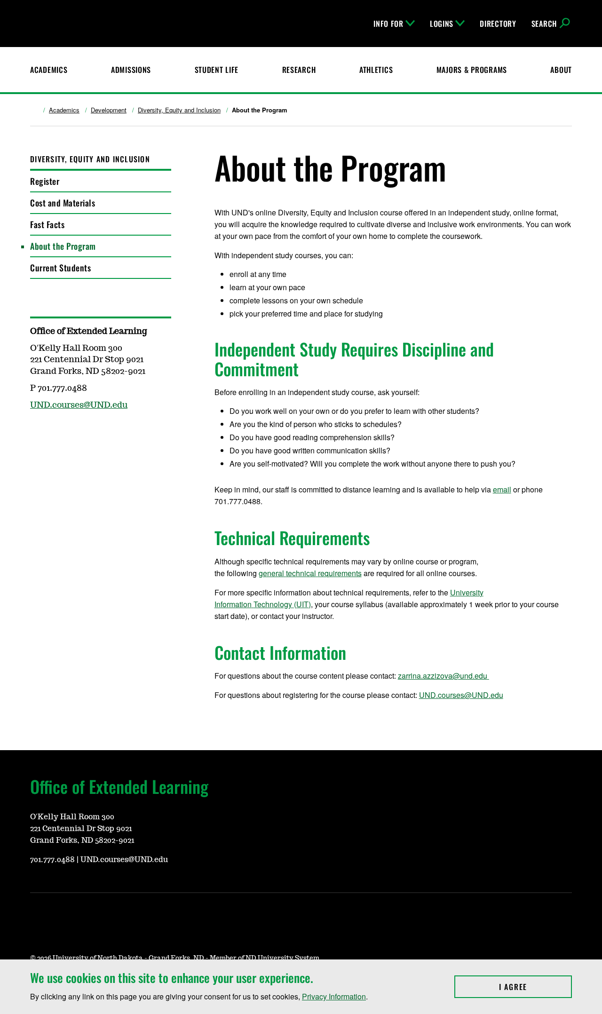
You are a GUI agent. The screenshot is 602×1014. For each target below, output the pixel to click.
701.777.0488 (52, 859)
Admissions (131, 69)
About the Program (63, 246)
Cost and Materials (62, 203)
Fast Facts (47, 224)
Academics (48, 69)
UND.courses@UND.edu (461, 694)
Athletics (376, 69)
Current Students (60, 267)
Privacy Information (334, 996)
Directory (498, 23)
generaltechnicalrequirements (310, 573)
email (502, 489)
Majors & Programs (471, 69)
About (561, 69)
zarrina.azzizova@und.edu (442, 675)
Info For (388, 23)
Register (44, 181)
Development (109, 110)
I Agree (535, 986)
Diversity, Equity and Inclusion (179, 110)
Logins (441, 23)
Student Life (217, 69)
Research (299, 69)
